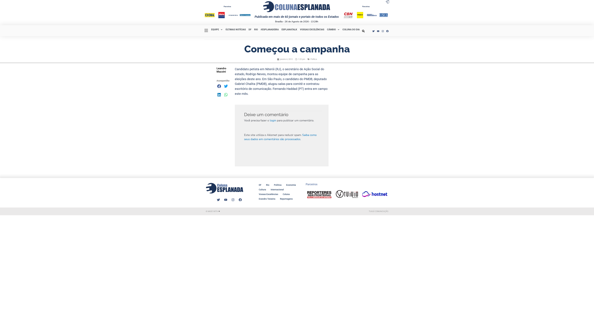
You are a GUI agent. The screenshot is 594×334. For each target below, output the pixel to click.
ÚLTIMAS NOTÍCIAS (236, 29)
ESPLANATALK (289, 29)
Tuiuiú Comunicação (378, 211)
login (273, 120)
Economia (291, 185)
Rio (267, 185)
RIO (256, 29)
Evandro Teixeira (267, 199)
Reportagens (286, 199)
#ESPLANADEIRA (270, 29)
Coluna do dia (351, 29)
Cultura (262, 189)
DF (250, 29)
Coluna (286, 194)
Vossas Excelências (312, 29)
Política (313, 59)
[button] (363, 31)
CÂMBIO (331, 29)
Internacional (277, 189)
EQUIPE (215, 29)
